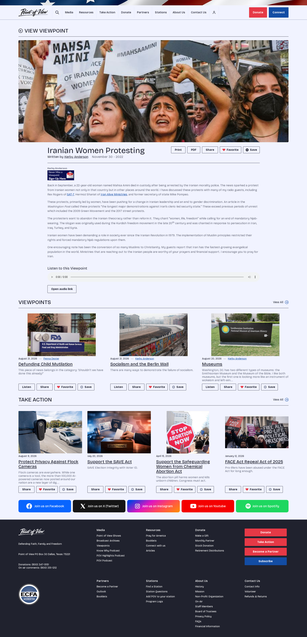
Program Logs (154, 601)
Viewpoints (103, 545)
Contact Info (252, 586)
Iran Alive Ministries (114, 194)
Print (178, 149)
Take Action (265, 542)
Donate (258, 12)
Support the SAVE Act (109, 461)
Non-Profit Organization (209, 596)
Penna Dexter (51, 359)
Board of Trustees (205, 611)
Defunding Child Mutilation (45, 364)
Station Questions (157, 591)
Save (253, 149)
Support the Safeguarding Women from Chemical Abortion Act (183, 466)
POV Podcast (104, 560)
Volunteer (250, 591)
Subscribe (265, 561)
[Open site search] (57, 12)
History (199, 586)
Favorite (233, 149)
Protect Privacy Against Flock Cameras (48, 464)
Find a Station (154, 586)
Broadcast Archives (108, 540)
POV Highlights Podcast (111, 555)
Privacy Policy (203, 616)
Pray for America (156, 535)
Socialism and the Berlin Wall (139, 364)
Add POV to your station (160, 596)
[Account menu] (214, 12)
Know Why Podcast (108, 550)
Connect (279, 12)
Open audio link (62, 289)
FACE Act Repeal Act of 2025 (254, 461)
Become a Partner (266, 551)
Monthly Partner (204, 540)
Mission (199, 591)
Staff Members (204, 606)
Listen (26, 387)
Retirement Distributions (209, 550)
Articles (150, 550)
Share (210, 149)
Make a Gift (202, 535)
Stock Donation (204, 545)
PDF (193, 149)
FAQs (198, 621)
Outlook (101, 591)
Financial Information (207, 626)
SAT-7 (70, 194)
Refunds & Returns (256, 596)
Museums (212, 364)
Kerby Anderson (76, 157)
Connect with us (155, 545)
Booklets (151, 540)
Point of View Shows (109, 535)
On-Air (199, 601)
